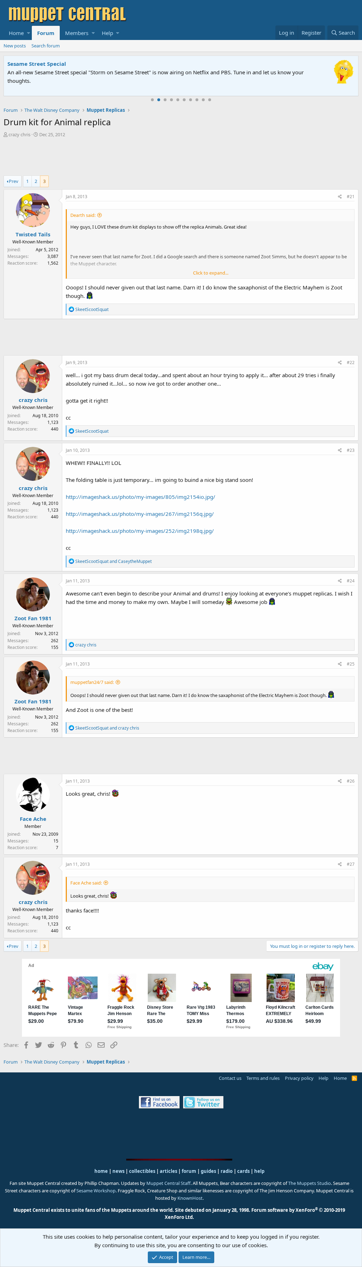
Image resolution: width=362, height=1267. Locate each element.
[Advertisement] (181, 157)
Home (16, 32)
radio (227, 1171)
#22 (351, 362)
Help (107, 32)
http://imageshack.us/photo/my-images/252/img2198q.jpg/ (140, 530)
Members (76, 32)
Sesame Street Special (36, 63)
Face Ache (33, 818)
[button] (28, 33)
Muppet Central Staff (168, 1183)
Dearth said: (82, 215)
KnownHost (190, 1198)
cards (243, 1171)
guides (208, 1171)
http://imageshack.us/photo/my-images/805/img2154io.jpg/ (140, 496)
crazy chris (19, 134)
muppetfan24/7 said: (92, 682)
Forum (45, 32)
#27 (351, 864)
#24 (351, 581)
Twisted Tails (33, 234)
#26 (351, 781)
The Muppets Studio (309, 1183)
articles (169, 1171)
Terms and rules (263, 1078)
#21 (351, 197)
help (259, 1171)
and (113, 561)
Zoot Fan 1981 (33, 618)
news (118, 1171)
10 (209, 99)
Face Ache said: (86, 883)
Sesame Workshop (96, 1190)
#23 (351, 450)
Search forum (45, 45)
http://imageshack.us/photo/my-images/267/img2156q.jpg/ (140, 513)
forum (189, 1171)
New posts (15, 45)
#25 (351, 664)
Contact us (230, 1078)
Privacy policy (299, 1078)
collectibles (142, 1171)
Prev (13, 181)
